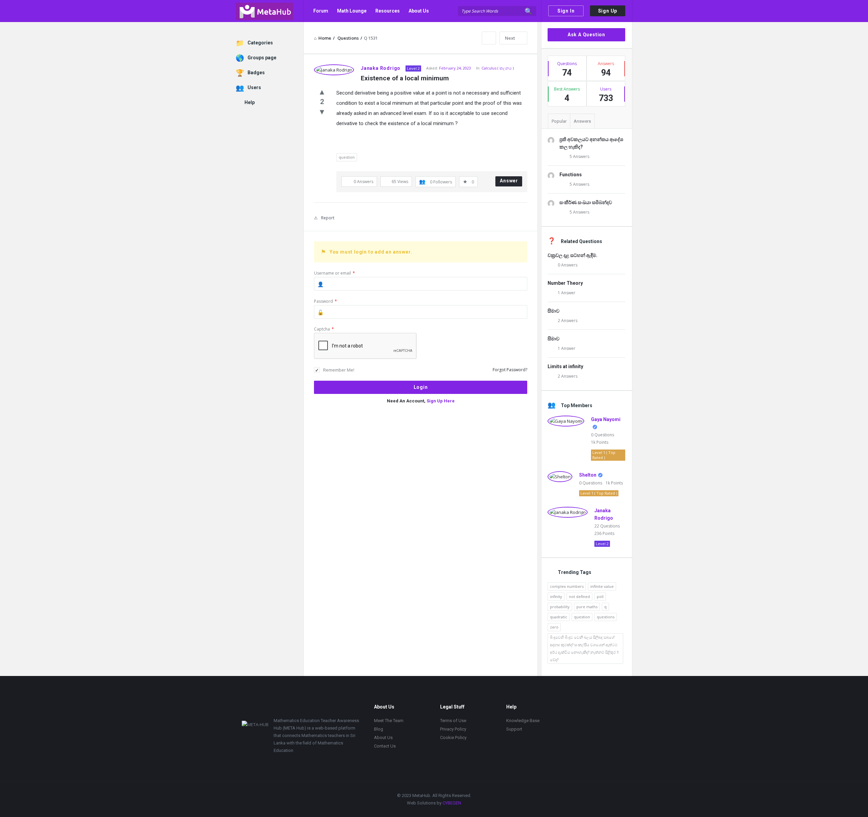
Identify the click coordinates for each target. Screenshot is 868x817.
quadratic (558, 616)
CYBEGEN (451, 802)
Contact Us (325, 33)
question (347, 157)
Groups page (262, 57)
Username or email (334, 273)
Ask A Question (586, 34)
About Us (419, 11)
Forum (320, 11)
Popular (559, 121)
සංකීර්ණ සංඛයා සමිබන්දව (585, 202)
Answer (509, 180)
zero (554, 627)
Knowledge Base (522, 720)
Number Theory (565, 283)
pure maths (586, 606)
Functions (570, 174)
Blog (378, 729)
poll (600, 596)
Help (249, 102)
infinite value (602, 586)
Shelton (587, 475)
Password (325, 301)
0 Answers (567, 265)
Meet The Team (388, 720)
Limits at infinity (565, 366)
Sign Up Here (441, 400)
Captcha (324, 329)
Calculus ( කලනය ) (497, 68)
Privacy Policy (453, 729)
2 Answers (567, 320)
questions (605, 616)
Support (514, 729)
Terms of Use (453, 720)
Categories (260, 42)
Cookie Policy (453, 737)
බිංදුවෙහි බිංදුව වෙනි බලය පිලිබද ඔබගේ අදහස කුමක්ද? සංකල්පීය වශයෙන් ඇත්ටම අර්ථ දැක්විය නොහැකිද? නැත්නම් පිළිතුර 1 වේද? (584, 648)
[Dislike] (322, 111)
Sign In (566, 11)
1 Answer (566, 293)
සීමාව (553, 311)
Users (254, 87)
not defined (579, 596)
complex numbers (567, 586)
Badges (256, 72)
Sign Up (607, 11)
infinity (556, 596)
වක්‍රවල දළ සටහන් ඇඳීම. (572, 255)
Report (327, 218)
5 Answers (579, 156)
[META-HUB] (270, 11)
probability (560, 606)
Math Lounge (352, 11)
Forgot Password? (510, 370)
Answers (582, 121)
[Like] (322, 91)
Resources (387, 11)
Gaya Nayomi (605, 419)
